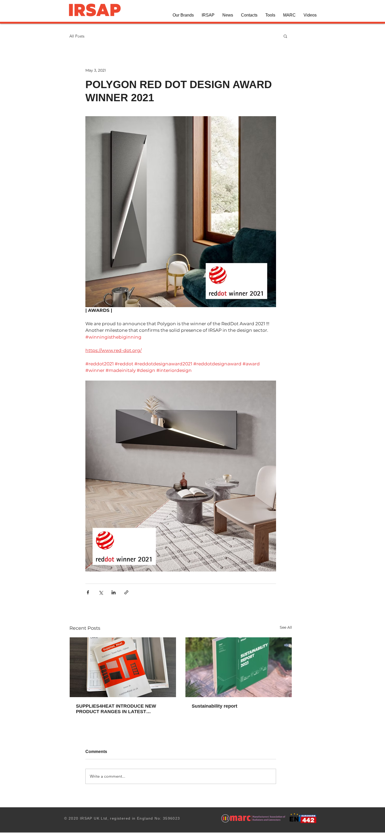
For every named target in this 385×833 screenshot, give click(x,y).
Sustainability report (214, 706)
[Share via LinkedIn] (113, 592)
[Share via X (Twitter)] (100, 592)
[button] (183, 15)
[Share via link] (126, 592)
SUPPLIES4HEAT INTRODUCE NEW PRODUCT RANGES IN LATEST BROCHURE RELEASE (116, 708)
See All (286, 627)
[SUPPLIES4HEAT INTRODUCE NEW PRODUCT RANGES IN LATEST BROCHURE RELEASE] (123, 667)
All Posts (76, 36)
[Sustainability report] (238, 667)
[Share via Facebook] (87, 592)
